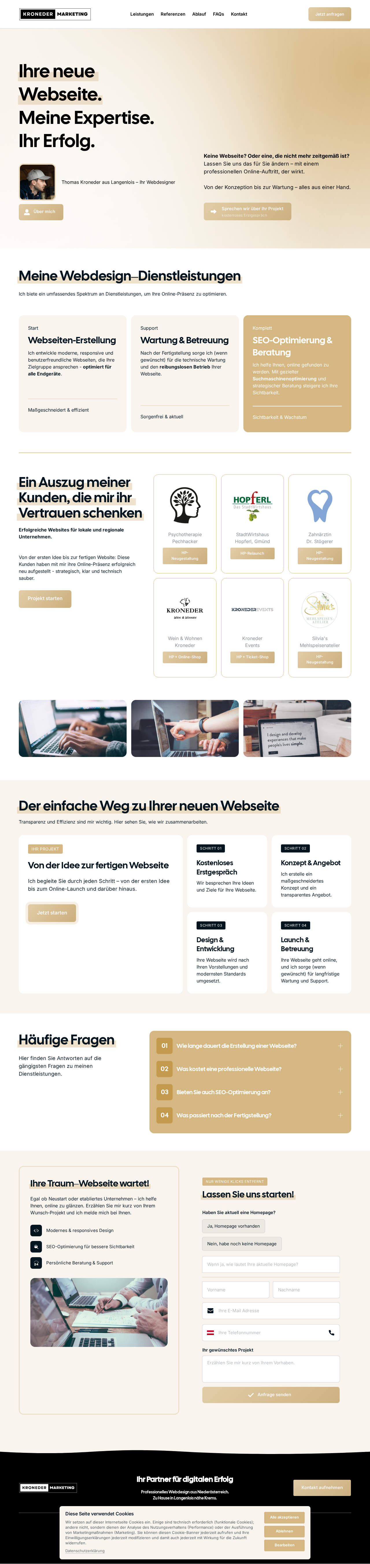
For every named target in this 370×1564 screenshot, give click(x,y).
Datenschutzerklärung (85, 1551)
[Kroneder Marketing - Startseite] (55, 14)
